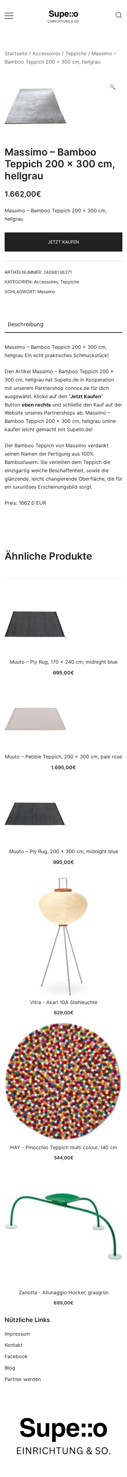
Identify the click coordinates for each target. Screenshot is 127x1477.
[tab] (63, 325)
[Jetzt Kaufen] (63, 937)
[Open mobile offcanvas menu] (9, 15)
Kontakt (14, 1345)
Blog (10, 1368)
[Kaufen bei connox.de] (63, 1227)
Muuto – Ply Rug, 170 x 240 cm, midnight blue (63, 662)
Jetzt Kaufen (63, 241)
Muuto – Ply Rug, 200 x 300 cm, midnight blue (63, 851)
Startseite (16, 53)
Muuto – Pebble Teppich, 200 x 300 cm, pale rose (63, 756)
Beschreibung (25, 324)
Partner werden (23, 1379)
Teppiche (76, 53)
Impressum (17, 1334)
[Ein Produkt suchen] (118, 15)
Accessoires (46, 53)
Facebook (16, 1356)
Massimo (46, 291)
